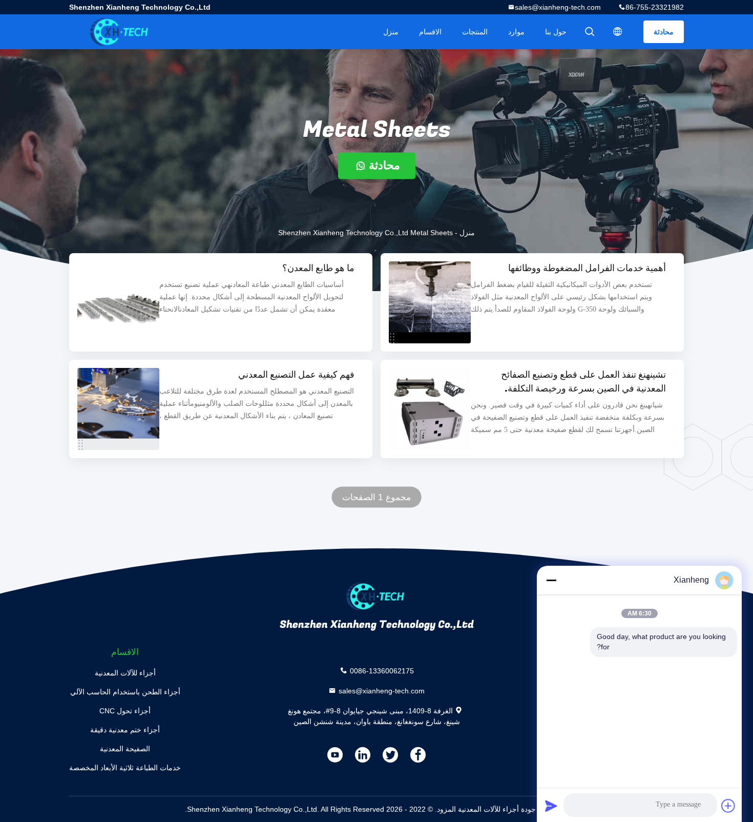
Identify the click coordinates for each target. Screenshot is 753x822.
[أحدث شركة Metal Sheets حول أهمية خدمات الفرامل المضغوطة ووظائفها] (430, 302)
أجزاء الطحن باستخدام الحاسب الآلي (125, 692)
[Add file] (728, 805)
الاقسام (430, 32)
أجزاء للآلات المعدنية (125, 673)
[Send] (551, 805)
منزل (391, 32)
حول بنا (556, 32)
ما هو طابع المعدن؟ (318, 268)
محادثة (664, 32)
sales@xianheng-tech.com (558, 7)
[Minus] (551, 580)
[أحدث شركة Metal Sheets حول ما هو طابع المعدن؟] (118, 302)
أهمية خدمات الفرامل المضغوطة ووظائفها (587, 268)
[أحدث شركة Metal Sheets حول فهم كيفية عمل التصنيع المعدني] (118, 409)
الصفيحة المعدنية (125, 749)
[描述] (617, 31)
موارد (516, 32)
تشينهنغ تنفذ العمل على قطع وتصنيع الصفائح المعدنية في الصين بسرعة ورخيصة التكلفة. (583, 382)
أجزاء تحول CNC (125, 711)
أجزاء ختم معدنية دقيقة (125, 730)
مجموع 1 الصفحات (376, 497)
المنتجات (475, 32)
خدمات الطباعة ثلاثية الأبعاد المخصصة (125, 768)
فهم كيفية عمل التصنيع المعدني (296, 375)
